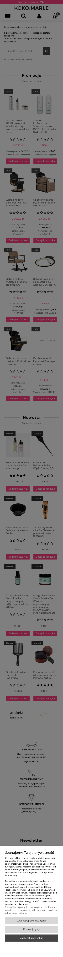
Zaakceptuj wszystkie (31, 938)
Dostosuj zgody (31, 929)
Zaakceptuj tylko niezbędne (31, 920)
